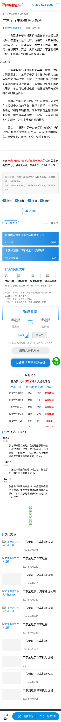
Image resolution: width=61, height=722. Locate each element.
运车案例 (36, 28)
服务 (47, 200)
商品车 (39, 335)
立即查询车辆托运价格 (30, 362)
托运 (9, 200)
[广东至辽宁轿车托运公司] (11, 579)
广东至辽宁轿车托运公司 (38, 575)
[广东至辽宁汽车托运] (11, 645)
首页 (4, 14)
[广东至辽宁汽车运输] (11, 562)
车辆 (34, 200)
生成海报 (12, 222)
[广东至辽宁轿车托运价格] (11, 661)
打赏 (54, 222)
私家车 (21, 335)
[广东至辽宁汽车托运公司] (11, 546)
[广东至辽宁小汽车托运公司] (11, 595)
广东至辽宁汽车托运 (35, 641)
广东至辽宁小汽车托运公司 (39, 591)
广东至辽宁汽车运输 (35, 558)
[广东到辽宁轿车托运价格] (11, 678)
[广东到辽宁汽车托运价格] (11, 694)
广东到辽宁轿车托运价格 (38, 673)
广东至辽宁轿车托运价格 (38, 657)
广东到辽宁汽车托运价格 (38, 690)
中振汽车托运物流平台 (13, 28)
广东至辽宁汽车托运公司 (38, 542)
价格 (22, 200)
